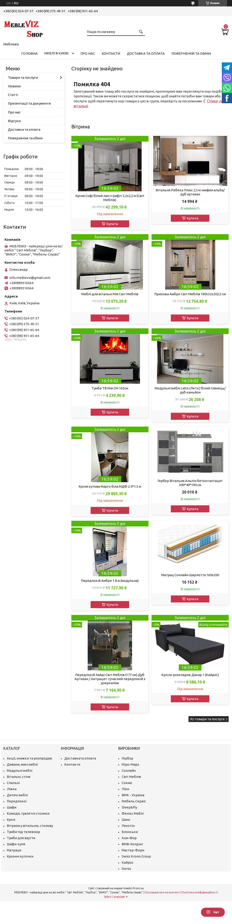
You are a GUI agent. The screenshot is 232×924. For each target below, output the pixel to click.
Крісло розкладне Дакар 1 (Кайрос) (190, 675)
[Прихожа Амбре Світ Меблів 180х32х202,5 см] (190, 262)
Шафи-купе (16, 844)
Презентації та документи (29, 103)
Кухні (11, 819)
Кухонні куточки (20, 856)
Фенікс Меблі (133, 813)
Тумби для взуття (21, 838)
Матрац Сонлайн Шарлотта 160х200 (190, 575)
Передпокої (17, 801)
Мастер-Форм (133, 850)
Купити (112, 224)
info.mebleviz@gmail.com (29, 278)
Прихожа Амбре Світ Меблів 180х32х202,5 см (190, 294)
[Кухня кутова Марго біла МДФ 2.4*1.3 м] (109, 454)
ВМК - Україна (133, 795)
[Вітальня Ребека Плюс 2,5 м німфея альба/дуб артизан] (190, 161)
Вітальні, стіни (18, 777)
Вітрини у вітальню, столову (30, 826)
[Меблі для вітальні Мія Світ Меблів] (109, 262)
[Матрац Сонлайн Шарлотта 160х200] (190, 546)
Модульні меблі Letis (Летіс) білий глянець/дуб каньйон (190, 390)
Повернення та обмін (191, 53)
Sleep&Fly (129, 807)
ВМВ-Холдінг (132, 844)
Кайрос (127, 862)
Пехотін (128, 826)
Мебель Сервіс (134, 801)
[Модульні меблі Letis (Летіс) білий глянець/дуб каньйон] (190, 356)
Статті (13, 95)
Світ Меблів (131, 777)
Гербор (127, 758)
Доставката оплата (80, 758)
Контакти (111, 53)
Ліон (125, 789)
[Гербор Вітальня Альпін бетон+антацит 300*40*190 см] (190, 452)
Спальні (13, 783)
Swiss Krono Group (136, 856)
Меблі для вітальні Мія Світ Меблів (109, 294)
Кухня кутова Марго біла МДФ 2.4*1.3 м (110, 486)
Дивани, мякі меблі (22, 764)
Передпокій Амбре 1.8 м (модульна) (110, 580)
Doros (126, 868)
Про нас (87, 53)
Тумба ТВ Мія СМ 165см (110, 388)
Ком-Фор (129, 838)
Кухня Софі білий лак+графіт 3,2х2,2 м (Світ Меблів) (109, 198)
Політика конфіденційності (200, 892)
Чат (216, 912)
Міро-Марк (130, 764)
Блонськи (130, 832)
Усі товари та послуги (207, 719)
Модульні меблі (19, 770)
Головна (29, 53)
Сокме (127, 783)
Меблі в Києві (56, 53)
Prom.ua (138, 888)
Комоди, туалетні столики (28, 813)
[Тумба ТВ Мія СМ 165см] (109, 356)
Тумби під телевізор (23, 832)
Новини (14, 86)
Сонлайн (129, 770)
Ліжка (12, 789)
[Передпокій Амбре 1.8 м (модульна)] (109, 548)
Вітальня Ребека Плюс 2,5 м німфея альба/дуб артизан (190, 192)
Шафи (11, 807)
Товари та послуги (23, 77)
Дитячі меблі (17, 795)
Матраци (14, 850)
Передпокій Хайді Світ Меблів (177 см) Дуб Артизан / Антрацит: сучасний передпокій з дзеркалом (110, 679)
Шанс (126, 819)
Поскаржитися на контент (162, 892)
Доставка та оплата (146, 53)
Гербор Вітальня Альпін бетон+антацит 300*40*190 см (190, 483)
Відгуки (14, 121)
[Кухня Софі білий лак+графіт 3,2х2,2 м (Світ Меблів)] (109, 164)
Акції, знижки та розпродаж (29, 758)
